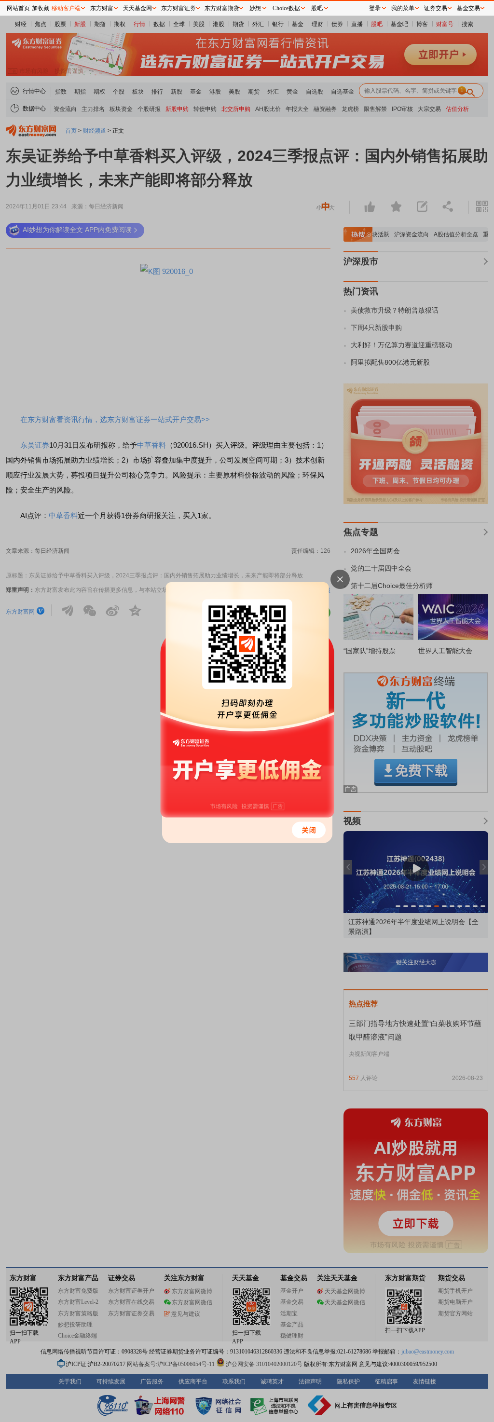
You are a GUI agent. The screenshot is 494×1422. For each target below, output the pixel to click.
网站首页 (18, 8)
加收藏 (40, 8)
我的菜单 (402, 8)
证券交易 (435, 8)
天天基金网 (137, 8)
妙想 (255, 8)
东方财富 (101, 8)
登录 (375, 8)
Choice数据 (286, 8)
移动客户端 (66, 8)
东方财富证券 (178, 8)
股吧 (317, 8)
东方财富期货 (222, 8)
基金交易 (468, 8)
